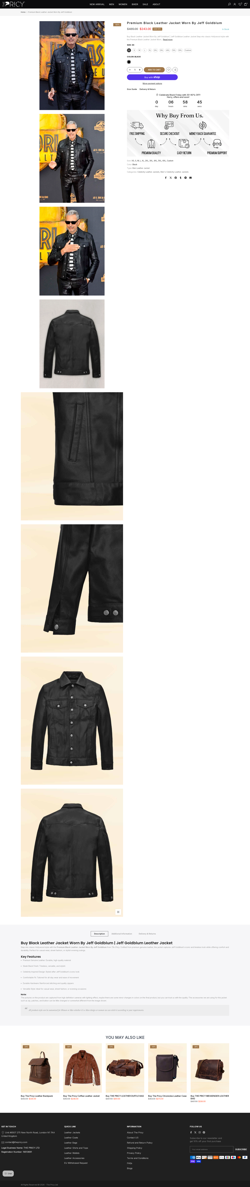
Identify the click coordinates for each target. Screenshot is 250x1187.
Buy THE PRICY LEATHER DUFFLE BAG (125, 1096)
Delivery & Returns (147, 934)
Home (23, 12)
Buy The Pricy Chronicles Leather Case (167, 1096)
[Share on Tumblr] (180, 177)
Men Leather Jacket (141, 168)
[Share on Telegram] (185, 177)
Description (99, 934)
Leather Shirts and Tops (76, 1148)
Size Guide (132, 89)
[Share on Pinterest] (175, 177)
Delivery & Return (148, 89)
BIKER (135, 4)
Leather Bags (70, 1142)
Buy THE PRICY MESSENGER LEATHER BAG (210, 1097)
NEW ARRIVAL (97, 4)
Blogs (129, 1168)
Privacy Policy (134, 1153)
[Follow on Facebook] (191, 1132)
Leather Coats (71, 1137)
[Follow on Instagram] (199, 1132)
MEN (111, 4)
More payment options (152, 83)
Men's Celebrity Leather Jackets (175, 172)
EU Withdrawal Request (76, 1163)
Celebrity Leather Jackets (148, 172)
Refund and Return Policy (139, 1142)
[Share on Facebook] (166, 177)
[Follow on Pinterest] (204, 1132)
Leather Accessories (74, 1158)
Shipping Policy (134, 1148)
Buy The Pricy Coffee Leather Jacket (81, 1096)
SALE (145, 4)
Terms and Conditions (137, 1158)
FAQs (129, 1163)
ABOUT (156, 4)
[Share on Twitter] (171, 177)
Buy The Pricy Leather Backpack (37, 1096)
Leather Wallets (71, 1153)
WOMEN (123, 4)
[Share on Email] (190, 177)
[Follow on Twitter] (195, 1132)
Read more (168, 39)
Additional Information (122, 934)
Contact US (132, 1137)
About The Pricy (135, 1132)
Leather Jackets (72, 1132)
